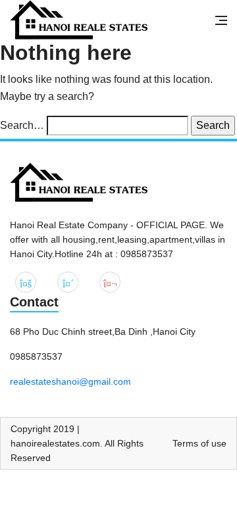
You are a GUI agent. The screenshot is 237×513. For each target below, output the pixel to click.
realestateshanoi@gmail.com (70, 381)
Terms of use (199, 443)
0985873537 (36, 356)
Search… (22, 125)
